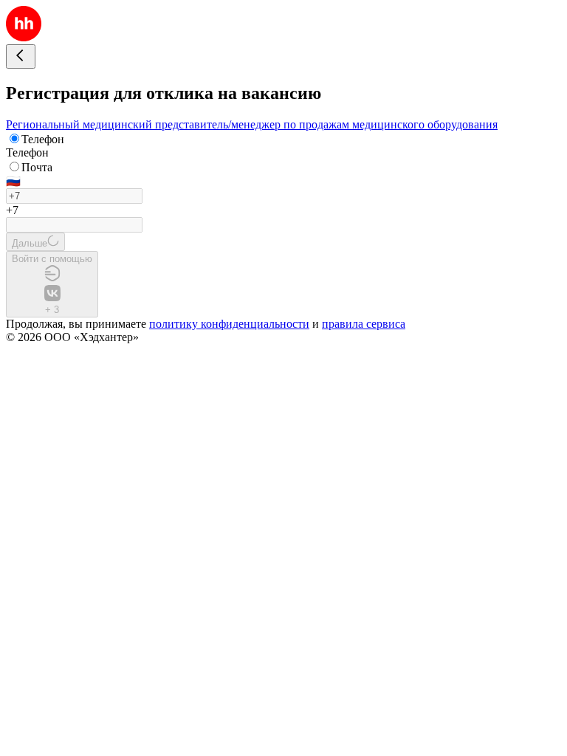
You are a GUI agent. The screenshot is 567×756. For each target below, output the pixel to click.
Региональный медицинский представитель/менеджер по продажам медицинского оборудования (252, 124)
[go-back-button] (20, 56)
